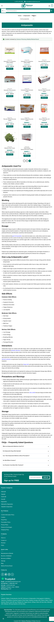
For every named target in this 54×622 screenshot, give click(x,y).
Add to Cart (9, 68)
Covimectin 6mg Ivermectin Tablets (27, 90)
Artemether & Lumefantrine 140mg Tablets (27, 62)
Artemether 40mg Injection (10, 90)
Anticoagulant (40, 598)
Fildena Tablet (44, 600)
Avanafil (3, 499)
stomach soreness (6, 359)
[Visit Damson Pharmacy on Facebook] (2, 574)
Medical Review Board (6, 565)
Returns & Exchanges (6, 527)
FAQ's (2, 545)
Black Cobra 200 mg (11, 602)
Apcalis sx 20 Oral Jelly (19, 603)
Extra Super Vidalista (28, 600)
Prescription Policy (5, 522)
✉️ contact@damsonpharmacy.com (32, 1)
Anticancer (26, 598)
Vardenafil (3, 496)
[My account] (49, 5)
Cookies (3, 517)
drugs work (26, 364)
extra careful (32, 392)
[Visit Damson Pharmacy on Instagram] (9, 574)
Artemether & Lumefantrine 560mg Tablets (10, 62)
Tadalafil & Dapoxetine (6, 506)
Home (19, 15)
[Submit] (51, 11)
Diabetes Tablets (5, 598)
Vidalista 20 (20, 602)
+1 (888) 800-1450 (12, 583)
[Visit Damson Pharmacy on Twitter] (12, 574)
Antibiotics (47, 598)
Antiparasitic (26, 15)
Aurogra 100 (37, 600)
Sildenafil (3, 491)
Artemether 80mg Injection (44, 61)
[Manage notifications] (3, 619)
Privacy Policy (4, 524)
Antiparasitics (32, 598)
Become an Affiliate (6, 558)
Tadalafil (3, 494)
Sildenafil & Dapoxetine (7, 504)
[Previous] (24, 161)
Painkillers (9, 600)
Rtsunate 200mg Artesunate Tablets (10, 119)
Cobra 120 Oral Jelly (41, 602)
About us (3, 537)
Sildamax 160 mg (8, 603)
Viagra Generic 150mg (29, 602)
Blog (2, 563)
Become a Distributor (6, 555)
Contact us (3, 540)
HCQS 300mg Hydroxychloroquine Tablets (27, 149)
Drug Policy (4, 519)
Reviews (3, 542)
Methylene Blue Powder (9, 148)
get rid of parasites (17, 236)
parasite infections (15, 350)
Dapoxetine (4, 501)
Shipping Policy (5, 529)
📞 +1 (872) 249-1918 (18, 1)
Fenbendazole (14, 598)
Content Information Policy (7, 514)
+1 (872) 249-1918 (10, 585)
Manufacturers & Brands (7, 553)
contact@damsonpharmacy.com (12, 581)
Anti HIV (20, 598)
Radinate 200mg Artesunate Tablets (27, 119)
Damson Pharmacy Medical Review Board (28, 39)
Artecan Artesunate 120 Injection (44, 119)
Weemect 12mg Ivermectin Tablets (44, 90)
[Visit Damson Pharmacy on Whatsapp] (5, 574)
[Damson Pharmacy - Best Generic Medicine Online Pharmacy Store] (27, 5)
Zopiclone (3, 600)
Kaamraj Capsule (17, 600)
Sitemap (3, 560)
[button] (2, 5)
